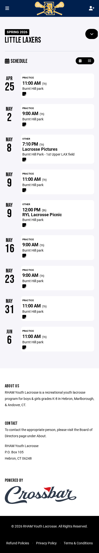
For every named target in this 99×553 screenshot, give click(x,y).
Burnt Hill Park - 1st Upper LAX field (48, 154)
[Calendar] (80, 60)
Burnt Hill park (32, 88)
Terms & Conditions (78, 543)
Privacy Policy (46, 543)
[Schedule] (89, 60)
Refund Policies (17, 543)
